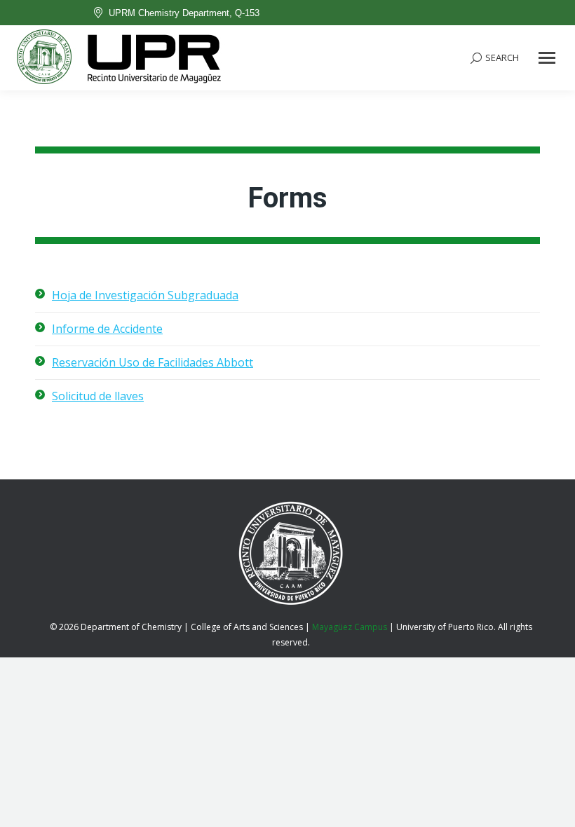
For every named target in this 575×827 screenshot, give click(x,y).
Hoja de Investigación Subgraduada (145, 295)
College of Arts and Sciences (247, 627)
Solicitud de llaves (98, 396)
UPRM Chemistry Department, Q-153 (184, 13)
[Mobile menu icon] (547, 57)
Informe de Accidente (107, 328)
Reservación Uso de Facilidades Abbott (152, 362)
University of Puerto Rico (445, 627)
